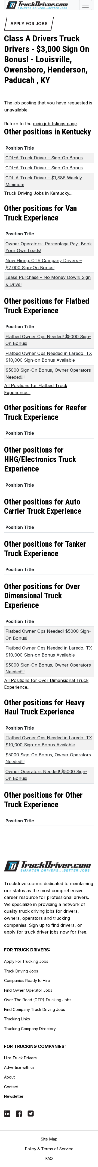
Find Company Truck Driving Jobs (34, 1009)
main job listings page (55, 123)
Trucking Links (17, 1019)
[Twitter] (30, 1113)
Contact (11, 1086)
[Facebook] (19, 1113)
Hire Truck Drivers (20, 1058)
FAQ (49, 1158)
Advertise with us (19, 1067)
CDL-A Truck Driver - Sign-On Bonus (44, 157)
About (9, 1077)
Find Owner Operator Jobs (28, 990)
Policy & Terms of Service (49, 1148)
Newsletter (13, 1096)
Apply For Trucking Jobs (26, 961)
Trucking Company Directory (30, 1028)
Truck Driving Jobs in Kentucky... (38, 193)
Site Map (49, 1139)
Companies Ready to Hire (27, 980)
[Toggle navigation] (85, 5)
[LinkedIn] (7, 1113)
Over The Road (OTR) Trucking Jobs (37, 999)
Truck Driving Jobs (21, 971)
